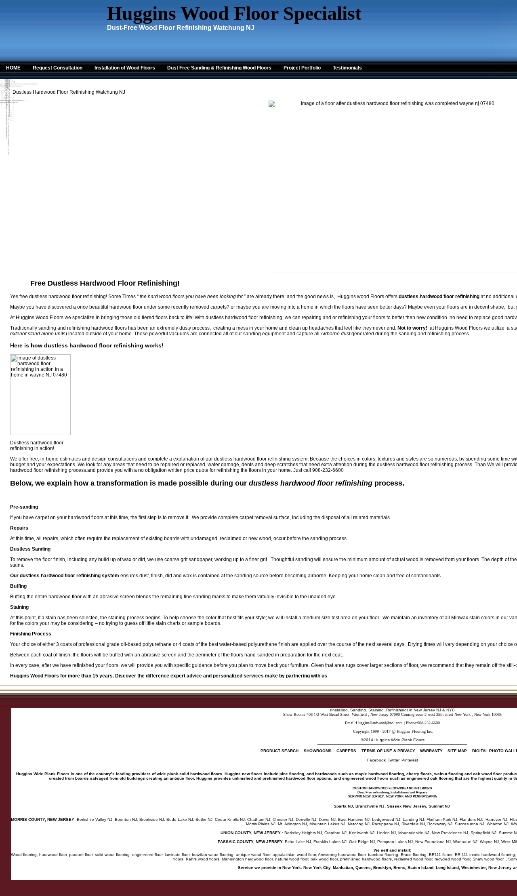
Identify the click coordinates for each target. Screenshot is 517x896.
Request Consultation (57, 68)
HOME (13, 68)
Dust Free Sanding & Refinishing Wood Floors (219, 68)
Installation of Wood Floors (125, 68)
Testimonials (347, 68)
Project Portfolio (302, 68)
